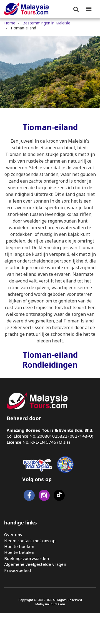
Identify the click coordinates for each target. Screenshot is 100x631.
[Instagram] (44, 496)
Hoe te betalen (19, 552)
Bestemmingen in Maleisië (46, 23)
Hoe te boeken (19, 546)
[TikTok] (59, 496)
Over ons (13, 534)
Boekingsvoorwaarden (26, 558)
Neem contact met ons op (30, 540)
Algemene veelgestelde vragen (35, 564)
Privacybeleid (17, 570)
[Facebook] (29, 496)
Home (9, 23)
